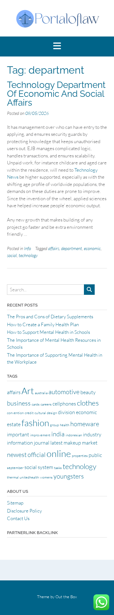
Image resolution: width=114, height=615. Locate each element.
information (20, 443)
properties (80, 455)
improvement (40, 435)
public (95, 455)
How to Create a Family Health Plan (43, 324)
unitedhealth (29, 477)
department (71, 248)
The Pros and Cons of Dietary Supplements (50, 317)
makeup (72, 443)
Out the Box (66, 596)
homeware (84, 424)
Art (28, 390)
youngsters (69, 476)
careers (46, 404)
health (64, 425)
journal (41, 443)
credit (29, 413)
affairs (53, 248)
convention (15, 413)
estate (14, 424)
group (54, 425)
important (18, 434)
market (90, 443)
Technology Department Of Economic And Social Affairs (56, 94)
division (66, 412)
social (12, 255)
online (59, 453)
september (15, 468)
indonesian (74, 435)
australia (41, 393)
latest (56, 443)
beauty (88, 392)
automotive (63, 392)
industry (92, 434)
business (19, 403)
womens (46, 477)
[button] (57, 46)
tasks (58, 468)
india (58, 434)
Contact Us (18, 518)
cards (36, 404)
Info (27, 248)
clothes (88, 402)
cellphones (64, 403)
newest (17, 455)
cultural (40, 413)
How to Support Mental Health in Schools (48, 332)
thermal (13, 477)
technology (28, 255)
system (45, 467)
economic (92, 248)
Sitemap (15, 503)
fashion (35, 422)
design (52, 413)
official (37, 455)
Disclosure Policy (24, 511)
